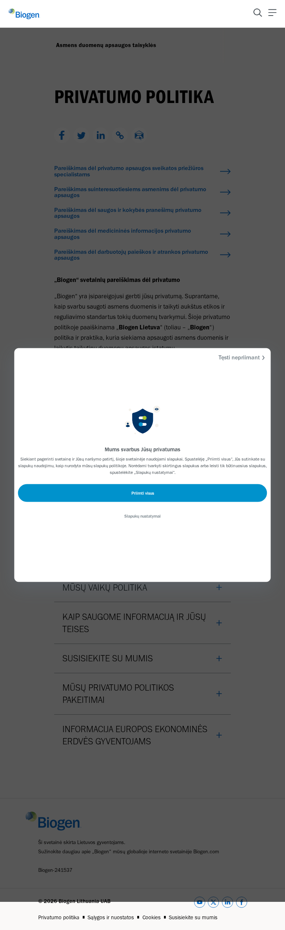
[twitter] (213, 903)
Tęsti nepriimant (239, 357)
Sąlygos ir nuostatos (111, 917)
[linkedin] (227, 903)
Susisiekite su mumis (193, 917)
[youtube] (199, 903)
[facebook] (241, 903)
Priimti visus (142, 493)
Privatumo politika (58, 917)
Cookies (151, 917)
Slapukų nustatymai (142, 516)
